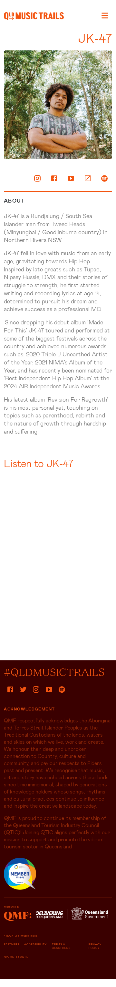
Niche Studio (16, 956)
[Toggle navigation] (105, 15)
